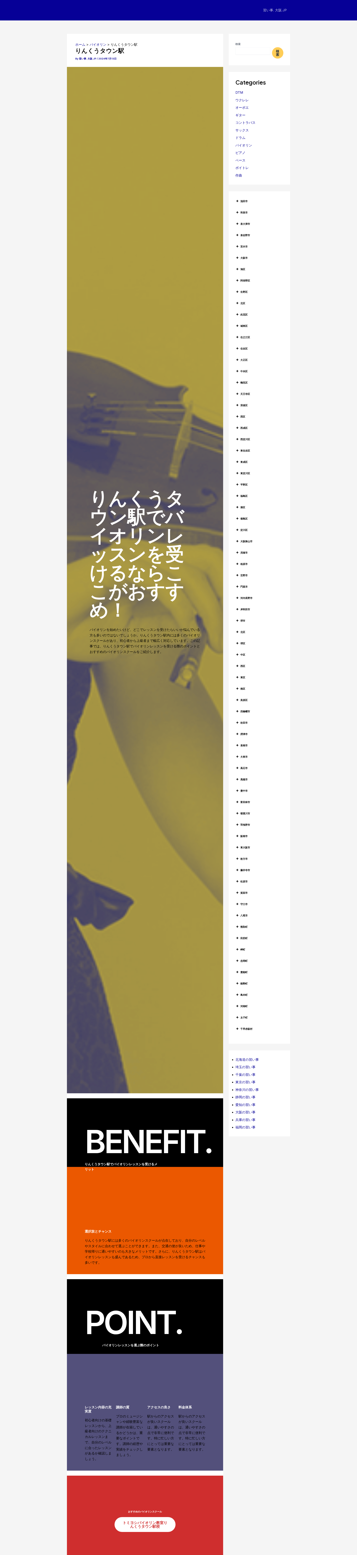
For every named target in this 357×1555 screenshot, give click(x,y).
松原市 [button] (244, 881)
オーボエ (242, 107)
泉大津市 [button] (245, 223)
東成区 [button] (244, 461)
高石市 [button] (244, 768)
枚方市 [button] (244, 858)
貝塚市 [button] (244, 552)
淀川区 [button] (244, 529)
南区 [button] (242, 688)
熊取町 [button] (244, 926)
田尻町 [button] (244, 938)
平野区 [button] (244, 484)
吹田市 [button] (244, 722)
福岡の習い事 (245, 1127)
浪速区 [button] (244, 405)
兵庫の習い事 (245, 1120)
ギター (240, 115)
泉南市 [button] (244, 745)
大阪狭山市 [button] (246, 541)
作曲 (238, 175)
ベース (240, 160)
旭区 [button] (242, 269)
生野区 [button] (244, 291)
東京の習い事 (245, 1082)
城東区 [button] (244, 325)
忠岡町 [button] (244, 960)
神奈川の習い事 (247, 1090)
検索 (238, 44)
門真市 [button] (244, 586)
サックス (242, 130)
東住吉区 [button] (245, 450)
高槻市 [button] (244, 779)
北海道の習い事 (247, 1060)
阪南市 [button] (244, 836)
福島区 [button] (244, 495)
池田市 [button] (244, 201)
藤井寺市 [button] (245, 870)
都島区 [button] (244, 518)
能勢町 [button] (244, 983)
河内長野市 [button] (246, 597)
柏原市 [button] (244, 563)
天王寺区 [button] (245, 393)
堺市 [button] (242, 620)
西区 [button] (242, 416)
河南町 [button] (244, 1006)
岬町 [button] (242, 949)
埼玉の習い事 (245, 1067)
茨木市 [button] (244, 246)
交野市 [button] (244, 575)
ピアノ (240, 153)
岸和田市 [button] (245, 609)
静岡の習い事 (245, 1097)
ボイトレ (242, 168)
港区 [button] (242, 507)
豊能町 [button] (244, 972)
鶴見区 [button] (244, 382)
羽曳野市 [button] (245, 824)
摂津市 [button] (244, 734)
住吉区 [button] (244, 348)
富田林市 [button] (245, 802)
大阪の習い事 (245, 1112)
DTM (239, 92)
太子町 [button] (244, 1017)
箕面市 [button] (244, 892)
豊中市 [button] (244, 790)
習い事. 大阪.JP (275, 10)
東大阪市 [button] (245, 847)
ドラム (240, 138)
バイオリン (243, 145)
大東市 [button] (244, 756)
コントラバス (245, 123)
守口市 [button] (244, 904)
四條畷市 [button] (245, 711)
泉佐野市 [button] (245, 235)
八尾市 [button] (244, 915)
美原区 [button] (244, 700)
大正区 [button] (244, 359)
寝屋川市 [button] (245, 813)
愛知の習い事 (245, 1105)
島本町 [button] (244, 994)
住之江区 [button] (245, 337)
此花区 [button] (244, 314)
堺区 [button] (242, 643)
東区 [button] (242, 677)
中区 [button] (242, 654)
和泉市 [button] (244, 212)
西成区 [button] (244, 427)
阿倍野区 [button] (245, 280)
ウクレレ (242, 100)
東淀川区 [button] (245, 473)
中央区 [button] (244, 371)
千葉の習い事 (245, 1075)
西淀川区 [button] (245, 439)
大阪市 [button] (244, 257)
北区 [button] (242, 303)
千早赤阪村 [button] (246, 1028)
